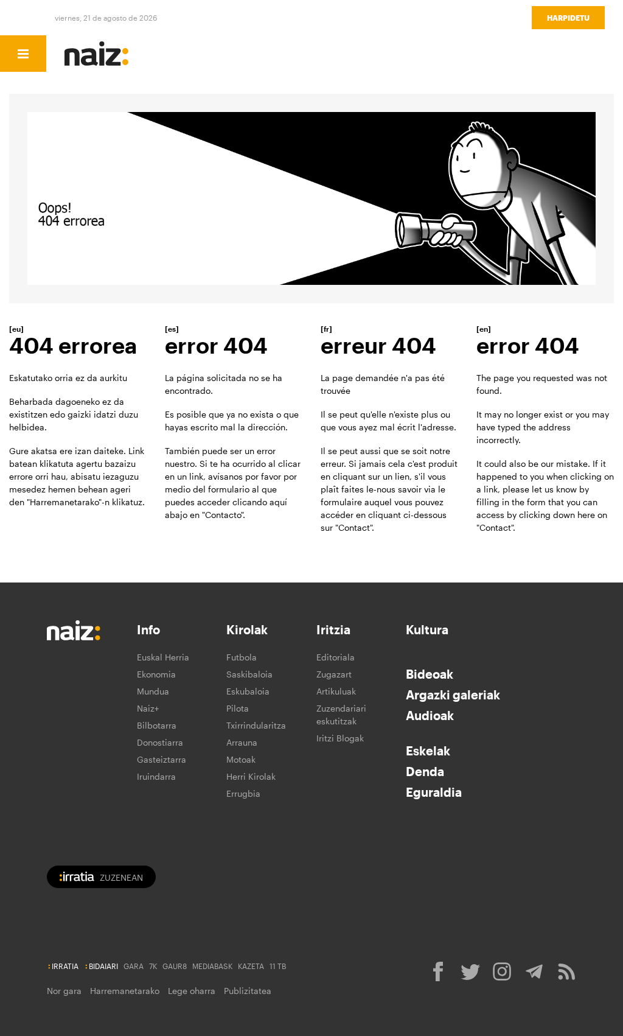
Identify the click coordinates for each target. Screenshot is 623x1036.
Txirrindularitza (256, 725)
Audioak (430, 715)
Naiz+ (148, 708)
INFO (123, 53)
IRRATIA (65, 966)
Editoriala (335, 657)
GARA (134, 966)
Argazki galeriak (453, 694)
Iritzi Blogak (340, 738)
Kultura (427, 629)
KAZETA (251, 966)
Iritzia (333, 629)
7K (153, 966)
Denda (425, 771)
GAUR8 (174, 966)
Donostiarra (160, 742)
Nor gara (64, 990)
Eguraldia (434, 792)
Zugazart (334, 674)
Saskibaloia (249, 674)
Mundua (153, 691)
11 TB (278, 966)
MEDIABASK (212, 966)
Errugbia (243, 793)
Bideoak (429, 674)
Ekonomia (156, 674)
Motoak (241, 759)
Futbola (241, 657)
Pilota (237, 708)
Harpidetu (568, 17)
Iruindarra (156, 776)
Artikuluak (336, 691)
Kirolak (247, 629)
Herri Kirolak (251, 776)
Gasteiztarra (161, 759)
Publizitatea (247, 990)
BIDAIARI (103, 966)
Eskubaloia (248, 691)
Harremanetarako (124, 990)
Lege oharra (191, 990)
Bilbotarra (156, 725)
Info (148, 629)
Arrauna (241, 742)
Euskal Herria (163, 657)
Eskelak (428, 750)
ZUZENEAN (121, 877)
